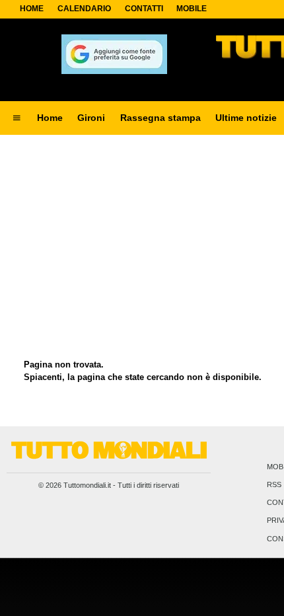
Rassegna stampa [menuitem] (160, 117)
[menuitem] (16, 118)
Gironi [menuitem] (91, 117)
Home (32, 9)
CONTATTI (144, 9)
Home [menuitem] (50, 117)
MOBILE (191, 9)
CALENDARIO (84, 9)
